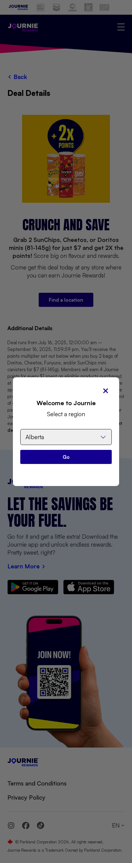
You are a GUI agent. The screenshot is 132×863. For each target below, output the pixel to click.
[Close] (105, 390)
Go (66, 457)
